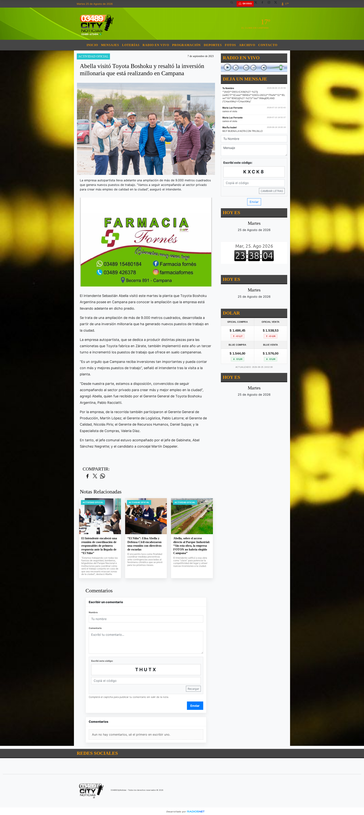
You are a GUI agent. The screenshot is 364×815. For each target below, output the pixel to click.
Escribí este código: (102, 660)
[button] (233, 4)
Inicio (92, 45)
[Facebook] (263, 4)
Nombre (93, 612)
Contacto (267, 45)
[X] (257, 4)
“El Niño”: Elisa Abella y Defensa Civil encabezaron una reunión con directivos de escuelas (144, 544)
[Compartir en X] (95, 476)
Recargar (193, 688)
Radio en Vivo (156, 45)
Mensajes (110, 45)
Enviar (195, 706)
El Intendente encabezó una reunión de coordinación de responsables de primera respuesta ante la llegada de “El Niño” (99, 546)
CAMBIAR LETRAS (272, 191)
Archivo (247, 45)
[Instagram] (270, 4)
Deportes (213, 45)
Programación (186, 45)
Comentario (95, 628)
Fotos (230, 45)
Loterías (131, 45)
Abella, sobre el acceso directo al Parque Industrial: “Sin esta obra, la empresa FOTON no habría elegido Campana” (191, 546)
